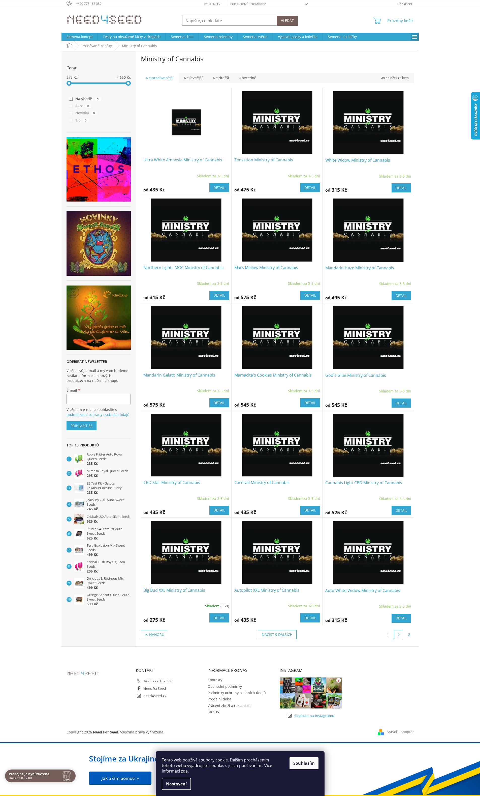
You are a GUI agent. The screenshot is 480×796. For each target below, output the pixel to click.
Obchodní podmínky (248, 4)
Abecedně (247, 77)
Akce (82, 105)
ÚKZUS (213, 711)
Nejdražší (221, 77)
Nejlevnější (193, 77)
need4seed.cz (155, 695)
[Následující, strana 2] (398, 634)
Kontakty (212, 4)
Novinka (85, 112)
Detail (219, 187)
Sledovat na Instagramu (314, 715)
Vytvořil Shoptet (400, 731)
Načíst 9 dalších (277, 634)
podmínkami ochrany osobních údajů (98, 414)
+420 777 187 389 (158, 680)
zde (184, 771)
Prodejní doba (219, 699)
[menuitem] (79, 37)
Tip (81, 120)
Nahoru (156, 634)
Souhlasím (304, 763)
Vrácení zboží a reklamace (229, 705)
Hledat (287, 20)
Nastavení (176, 784)
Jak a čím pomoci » (120, 778)
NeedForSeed (154, 688)
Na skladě (87, 98)
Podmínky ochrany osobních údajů (237, 692)
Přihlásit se (81, 425)
